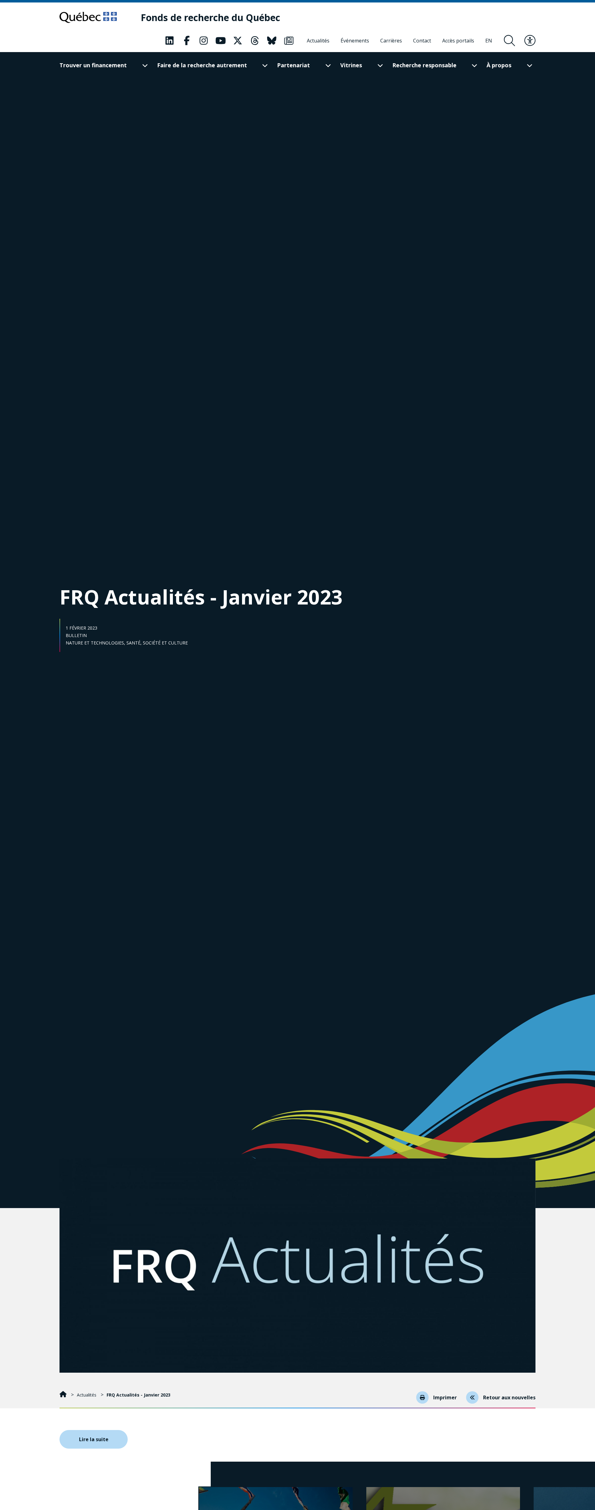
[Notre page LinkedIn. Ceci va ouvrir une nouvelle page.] (169, 40)
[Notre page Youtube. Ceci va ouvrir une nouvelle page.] (220, 40)
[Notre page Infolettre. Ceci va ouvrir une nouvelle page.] (289, 40)
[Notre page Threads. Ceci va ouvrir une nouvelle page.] (255, 40)
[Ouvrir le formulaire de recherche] (509, 40)
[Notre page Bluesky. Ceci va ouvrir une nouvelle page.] (272, 40)
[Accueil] (64, 1395)
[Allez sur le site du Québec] (88, 17)
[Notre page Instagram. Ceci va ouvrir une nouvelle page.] (203, 40)
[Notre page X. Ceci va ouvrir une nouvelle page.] (237, 40)
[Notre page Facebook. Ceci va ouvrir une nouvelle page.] (186, 40)
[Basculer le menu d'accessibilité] (530, 40)
